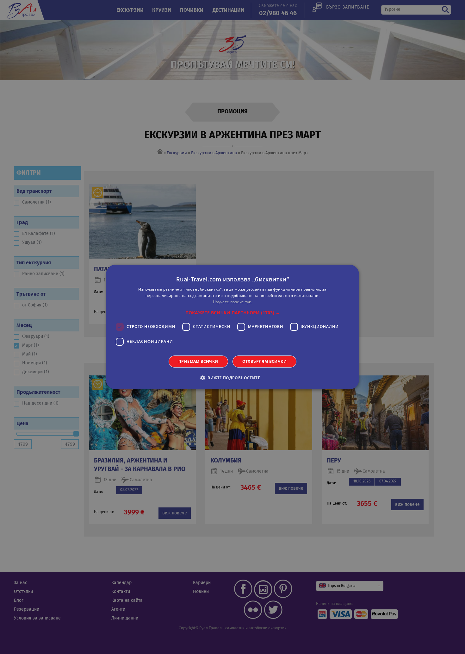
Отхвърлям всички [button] (264, 361)
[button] (232, 313)
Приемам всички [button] (198, 361)
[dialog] (232, 327)
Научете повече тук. (232, 302)
